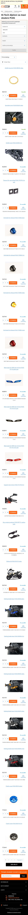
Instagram (24, 905)
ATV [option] (4, 32)
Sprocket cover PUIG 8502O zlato (14, 105)
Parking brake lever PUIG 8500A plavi (14, 599)
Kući (2, 11)
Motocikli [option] (5, 29)
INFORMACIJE (4, 882)
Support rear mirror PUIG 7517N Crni (14, 485)
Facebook (5, 905)
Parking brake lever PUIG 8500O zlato (14, 674)
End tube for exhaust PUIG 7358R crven (14, 330)
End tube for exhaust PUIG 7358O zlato (14, 292)
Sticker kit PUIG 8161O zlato (14, 561)
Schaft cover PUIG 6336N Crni (14, 143)
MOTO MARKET (5, 886)
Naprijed (19, 860)
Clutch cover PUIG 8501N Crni (14, 823)
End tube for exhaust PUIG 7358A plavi (14, 218)
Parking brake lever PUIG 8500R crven (14, 748)
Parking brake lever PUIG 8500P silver (14, 711)
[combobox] (14, 26)
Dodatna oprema (8, 11)
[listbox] (14, 31)
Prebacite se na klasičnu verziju (14, 912)
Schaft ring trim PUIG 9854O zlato (14, 68)
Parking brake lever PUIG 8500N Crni (14, 636)
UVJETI (3, 890)
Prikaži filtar (7, 62)
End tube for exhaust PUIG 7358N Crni (14, 255)
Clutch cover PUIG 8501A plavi (14, 786)
